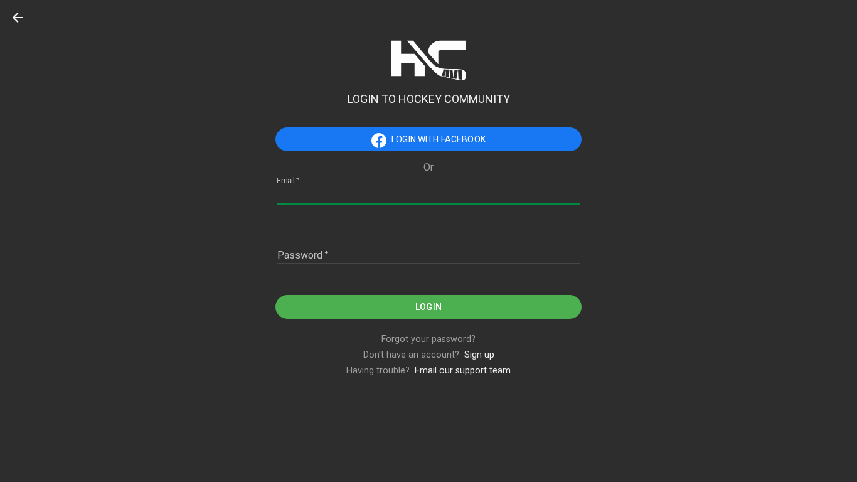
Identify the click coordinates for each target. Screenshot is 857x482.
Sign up (479, 355)
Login (428, 307)
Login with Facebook (438, 139)
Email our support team (463, 370)
